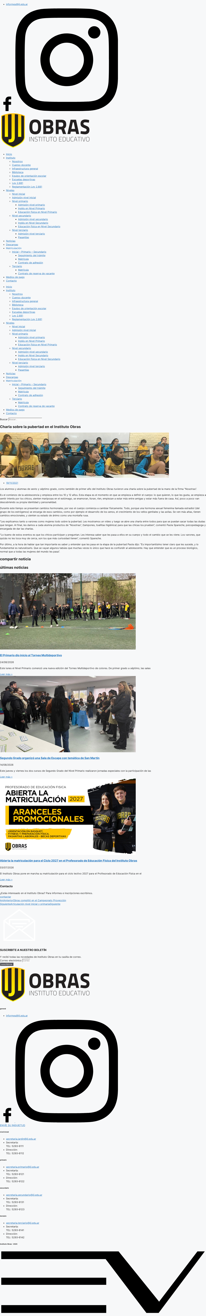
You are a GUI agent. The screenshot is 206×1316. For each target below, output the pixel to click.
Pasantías (23, 237)
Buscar (4, 419)
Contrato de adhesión (30, 262)
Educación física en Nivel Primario (37, 211)
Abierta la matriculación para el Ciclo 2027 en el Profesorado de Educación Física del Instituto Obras (68, 860)
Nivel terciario (20, 230)
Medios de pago (15, 277)
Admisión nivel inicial (24, 197)
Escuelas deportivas (23, 179)
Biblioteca (17, 172)
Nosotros (17, 161)
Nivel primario (20, 201)
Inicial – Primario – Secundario (29, 251)
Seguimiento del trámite (31, 255)
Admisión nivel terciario (31, 233)
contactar (5, 896)
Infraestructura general (25, 168)
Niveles (10, 190)
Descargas (12, 244)
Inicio (9, 154)
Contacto (11, 280)
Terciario (17, 266)
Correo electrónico (11, 960)
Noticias (10, 240)
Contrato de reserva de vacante (36, 273)
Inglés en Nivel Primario (31, 208)
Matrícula (23, 258)
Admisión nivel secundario (33, 219)
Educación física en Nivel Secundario (39, 226)
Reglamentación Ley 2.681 (27, 186)
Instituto (10, 157)
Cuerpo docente (21, 164)
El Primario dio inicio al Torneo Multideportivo (31, 655)
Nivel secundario (21, 215)
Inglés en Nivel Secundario (33, 222)
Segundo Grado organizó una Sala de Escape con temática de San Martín (50, 758)
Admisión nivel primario (31, 204)
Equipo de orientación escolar (29, 175)
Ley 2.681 (17, 183)
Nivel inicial (18, 193)
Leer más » (6, 674)
